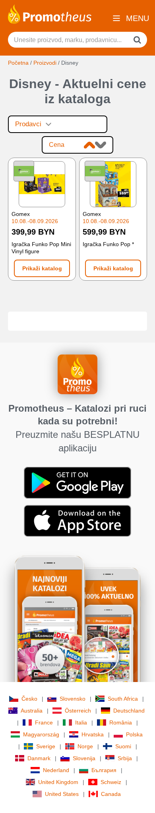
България (103, 770)
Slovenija (84, 758)
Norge (85, 746)
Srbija (125, 758)
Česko (29, 698)
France (44, 722)
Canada (111, 794)
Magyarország (41, 734)
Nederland (56, 770)
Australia (32, 710)
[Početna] (49, 13)
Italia (81, 722)
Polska (134, 734)
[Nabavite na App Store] (77, 520)
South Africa (123, 698)
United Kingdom (58, 782)
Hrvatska (92, 734)
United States (62, 794)
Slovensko (72, 698)
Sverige (45, 746)
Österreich (78, 710)
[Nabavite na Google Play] (77, 482)
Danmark (38, 758)
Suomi (123, 746)
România (120, 722)
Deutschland (129, 710)
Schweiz (111, 782)
